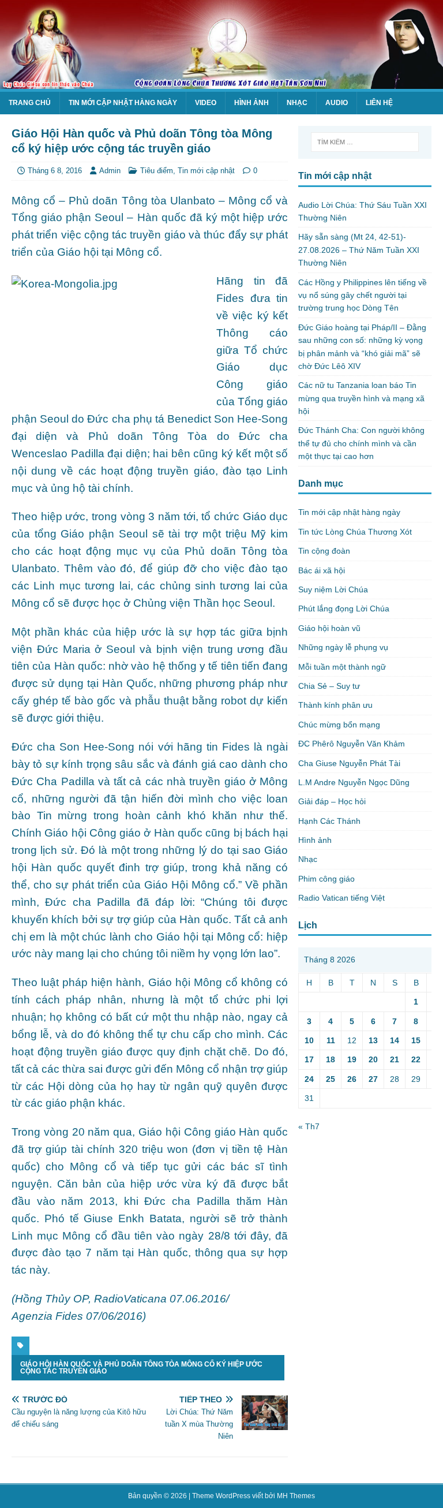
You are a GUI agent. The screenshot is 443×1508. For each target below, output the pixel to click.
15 (416, 1040)
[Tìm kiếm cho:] (365, 142)
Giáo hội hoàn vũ (329, 628)
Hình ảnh (251, 103)
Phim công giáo (326, 878)
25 (330, 1079)
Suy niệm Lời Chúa (333, 589)
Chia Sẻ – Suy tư (329, 685)
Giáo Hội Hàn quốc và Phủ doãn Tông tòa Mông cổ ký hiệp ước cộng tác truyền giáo (141, 1367)
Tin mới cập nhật (206, 170)
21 (394, 1059)
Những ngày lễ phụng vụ (343, 647)
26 (351, 1079)
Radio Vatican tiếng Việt (341, 897)
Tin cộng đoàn (324, 550)
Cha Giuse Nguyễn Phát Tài (349, 763)
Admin (110, 170)
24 (309, 1079)
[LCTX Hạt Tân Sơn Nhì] (221, 82)
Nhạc (297, 103)
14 (394, 1040)
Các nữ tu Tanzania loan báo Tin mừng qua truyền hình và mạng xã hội (361, 398)
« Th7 (309, 1126)
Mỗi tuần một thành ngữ (342, 666)
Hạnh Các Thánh (329, 821)
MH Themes (296, 1496)
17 (309, 1059)
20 (373, 1059)
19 (351, 1059)
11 (330, 1040)
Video (205, 103)
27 (373, 1079)
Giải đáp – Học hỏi (332, 801)
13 (373, 1040)
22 (416, 1059)
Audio (336, 103)
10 (309, 1040)
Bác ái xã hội (321, 570)
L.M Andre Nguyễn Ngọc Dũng (354, 782)
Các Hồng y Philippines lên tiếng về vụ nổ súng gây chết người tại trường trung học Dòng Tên (362, 295)
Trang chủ (30, 103)
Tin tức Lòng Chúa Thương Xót (355, 531)
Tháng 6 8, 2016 (55, 170)
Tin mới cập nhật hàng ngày (123, 103)
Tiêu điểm (156, 170)
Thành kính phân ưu (335, 705)
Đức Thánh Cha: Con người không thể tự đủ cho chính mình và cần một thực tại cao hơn (361, 443)
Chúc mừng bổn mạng (339, 724)
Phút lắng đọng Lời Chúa (343, 608)
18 (330, 1059)
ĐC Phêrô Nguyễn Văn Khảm (351, 743)
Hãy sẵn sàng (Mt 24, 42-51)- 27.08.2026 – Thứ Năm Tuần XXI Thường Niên (358, 249)
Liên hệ (379, 103)
